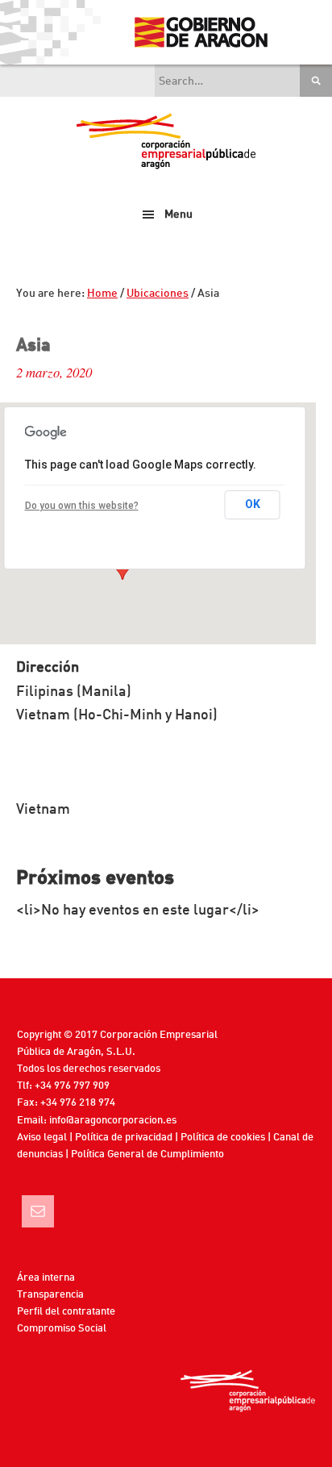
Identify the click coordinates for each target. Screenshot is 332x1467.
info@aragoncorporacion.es (112, 1120)
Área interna (46, 1278)
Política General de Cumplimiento (147, 1154)
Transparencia (50, 1295)
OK (252, 504)
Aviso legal (42, 1137)
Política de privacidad (123, 1137)
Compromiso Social (61, 1328)
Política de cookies (223, 1137)
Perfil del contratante (66, 1312)
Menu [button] (178, 214)
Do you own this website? (82, 505)
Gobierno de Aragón (200, 32)
